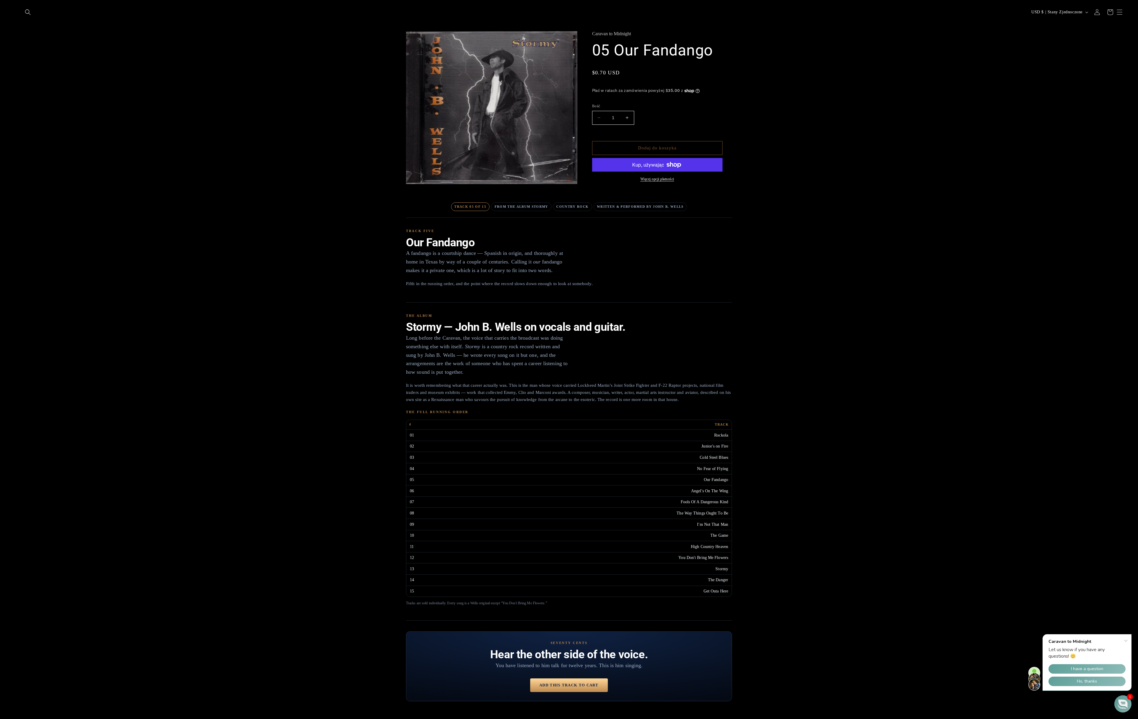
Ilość (596, 106)
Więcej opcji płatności (657, 179)
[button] (27, 12)
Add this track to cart (569, 685)
